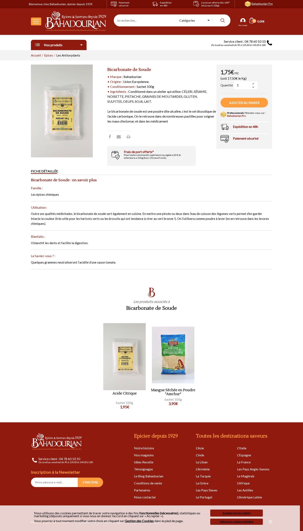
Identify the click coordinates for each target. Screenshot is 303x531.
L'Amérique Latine (249, 497)
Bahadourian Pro (262, 3)
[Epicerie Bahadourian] (76, 21)
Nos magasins (144, 455)
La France (244, 462)
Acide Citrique (125, 394)
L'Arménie (203, 469)
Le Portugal (204, 497)
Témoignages (143, 469)
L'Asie (200, 448)
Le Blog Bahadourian (148, 476)
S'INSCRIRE (90, 482)
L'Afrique (243, 483)
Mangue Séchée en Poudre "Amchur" (173, 392)
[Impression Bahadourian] (128, 136)
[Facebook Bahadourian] (110, 136)
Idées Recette (143, 462)
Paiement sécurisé (245, 138)
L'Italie (241, 448)
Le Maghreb (245, 476)
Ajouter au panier (244, 103)
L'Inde (200, 455)
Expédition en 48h (245, 126)
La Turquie (203, 476)
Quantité (227, 85)
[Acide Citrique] (124, 356)
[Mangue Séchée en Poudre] (173, 355)
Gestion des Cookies (139, 520)
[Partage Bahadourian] (119, 136)
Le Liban (202, 462)
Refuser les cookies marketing (236, 521)
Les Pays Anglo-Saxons (253, 469)
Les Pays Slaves (206, 490)
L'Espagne (244, 455)
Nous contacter (145, 497)
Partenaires (142, 490)
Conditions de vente (148, 483)
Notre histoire (144, 448)
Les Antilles (245, 490)
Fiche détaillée (44, 171)
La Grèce (202, 483)
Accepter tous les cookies (236, 513)
